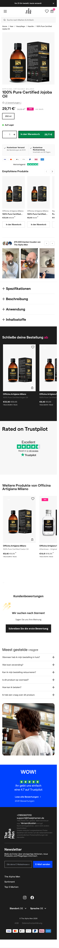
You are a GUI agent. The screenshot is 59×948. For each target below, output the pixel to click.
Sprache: (35, 908)
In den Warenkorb (13, 224)
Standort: (15, 908)
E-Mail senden (42, 864)
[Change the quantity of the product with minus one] (5, 134)
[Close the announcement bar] (53, 3)
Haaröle (31, 26)
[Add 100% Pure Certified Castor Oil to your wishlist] (33, 499)
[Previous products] (46, 171)
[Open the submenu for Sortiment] (51, 881)
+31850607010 (24, 815)
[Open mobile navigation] (5, 11)
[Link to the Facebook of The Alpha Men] (32, 897)
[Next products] (52, 171)
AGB (17, 923)
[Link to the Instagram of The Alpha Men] (24, 897)
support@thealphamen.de (30, 818)
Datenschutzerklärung (32, 923)
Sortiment (9, 882)
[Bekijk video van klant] (10, 263)
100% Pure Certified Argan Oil (11, 214)
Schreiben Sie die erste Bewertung (28, 628)
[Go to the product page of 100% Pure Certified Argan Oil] (13, 192)
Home (4, 26)
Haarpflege (20, 26)
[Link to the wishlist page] (47, 11)
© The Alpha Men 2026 (28, 918)
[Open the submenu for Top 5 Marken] (51, 887)
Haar (11, 26)
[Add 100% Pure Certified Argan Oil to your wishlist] (33, 347)
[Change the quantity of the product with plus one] (14, 134)
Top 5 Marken (11, 887)
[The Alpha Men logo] (28, 11)
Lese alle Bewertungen (27, 797)
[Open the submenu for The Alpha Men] (51, 876)
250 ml (8, 116)
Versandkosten (28, 823)
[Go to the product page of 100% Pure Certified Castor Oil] (38, 192)
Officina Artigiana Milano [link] (18, 89)
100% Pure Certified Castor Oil (36, 214)
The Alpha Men (12, 876)
